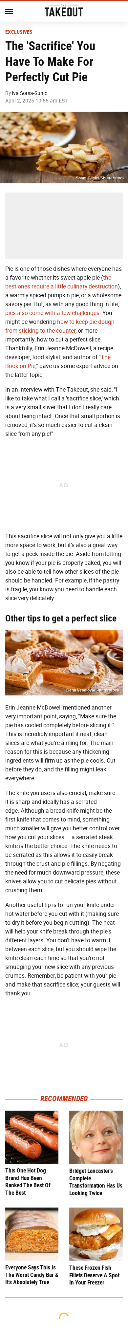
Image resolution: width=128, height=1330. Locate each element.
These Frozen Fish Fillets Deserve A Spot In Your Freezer (94, 1275)
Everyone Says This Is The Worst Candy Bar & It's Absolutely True (31, 1274)
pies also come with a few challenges (52, 313)
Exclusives (18, 32)
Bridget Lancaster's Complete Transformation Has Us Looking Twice (95, 1181)
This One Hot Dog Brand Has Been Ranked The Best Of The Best (28, 1181)
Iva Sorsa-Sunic (29, 93)
